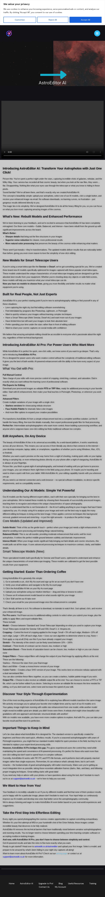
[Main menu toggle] (97, 33)
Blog (61, 883)
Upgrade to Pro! (46, 883)
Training (92, 883)
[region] (52, 12)
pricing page (61, 853)
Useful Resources (76, 883)
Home (11, 883)
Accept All (85, 20)
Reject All (53, 20)
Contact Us (44, 887)
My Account (60, 887)
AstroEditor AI (26, 883)
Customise (20, 20)
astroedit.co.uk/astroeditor (46, 846)
